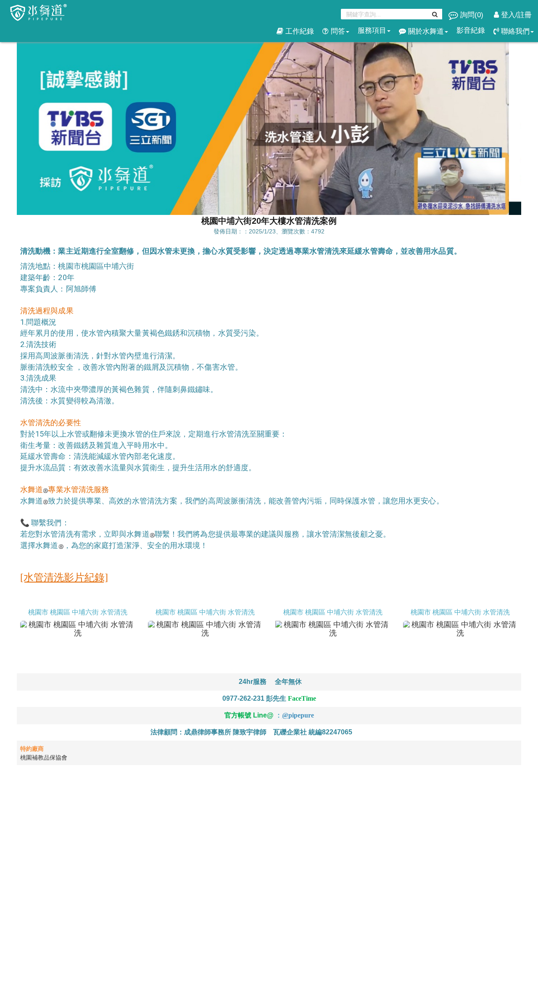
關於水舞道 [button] (425, 31)
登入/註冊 (515, 15)
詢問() (471, 15)
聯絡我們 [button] (514, 31)
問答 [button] (337, 31)
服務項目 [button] (372, 30)
